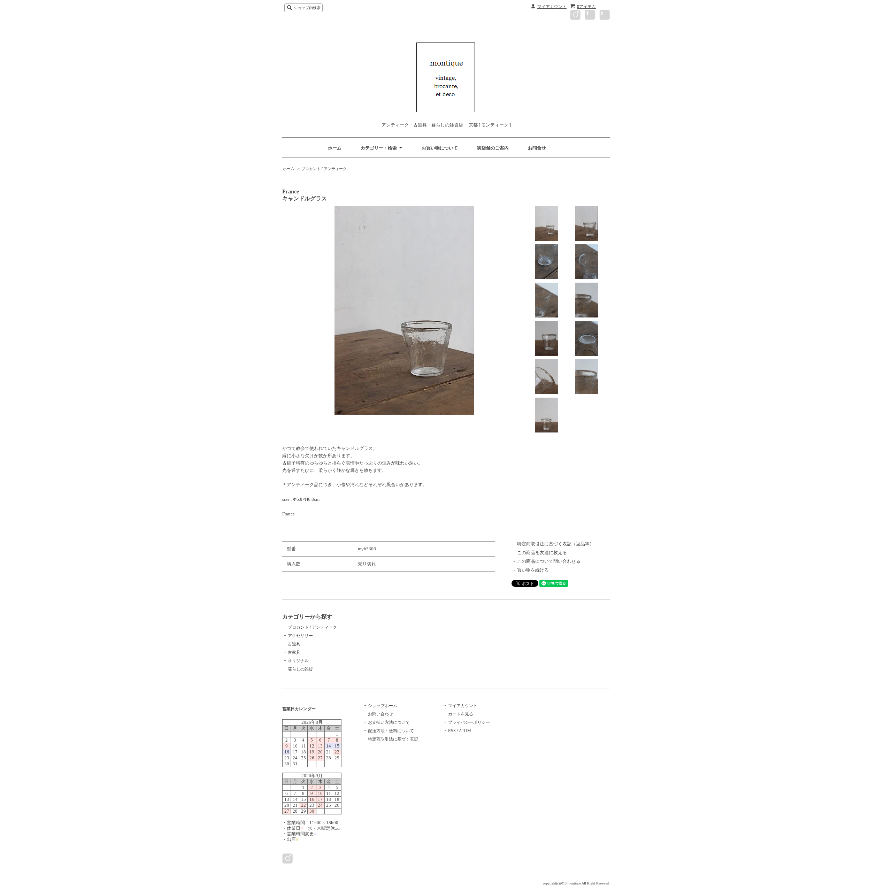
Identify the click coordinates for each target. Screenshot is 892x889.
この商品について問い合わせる (548, 561)
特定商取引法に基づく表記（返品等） (555, 543)
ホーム (334, 148)
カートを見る (460, 714)
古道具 (294, 644)
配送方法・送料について (391, 730)
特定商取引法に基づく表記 (393, 739)
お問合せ (537, 148)
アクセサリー (300, 635)
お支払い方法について (389, 722)
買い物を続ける (533, 570)
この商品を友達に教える (542, 552)
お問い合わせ (380, 714)
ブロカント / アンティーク (324, 169)
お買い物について (440, 148)
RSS (452, 730)
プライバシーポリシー (469, 722)
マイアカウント (552, 6)
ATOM (465, 730)
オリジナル (298, 660)
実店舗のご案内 (493, 148)
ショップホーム (382, 705)
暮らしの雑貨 (300, 669)
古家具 (294, 652)
